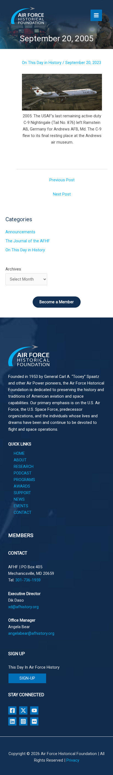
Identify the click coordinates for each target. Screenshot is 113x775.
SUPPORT (22, 492)
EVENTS (21, 505)
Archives (13, 269)
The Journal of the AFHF (27, 240)
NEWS (19, 499)
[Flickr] (34, 721)
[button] (27, 678)
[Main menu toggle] (96, 15)
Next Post (62, 194)
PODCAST (23, 473)
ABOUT (20, 460)
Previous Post (62, 179)
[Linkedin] (12, 721)
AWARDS (22, 486)
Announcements (20, 231)
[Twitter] (23, 710)
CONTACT (23, 512)
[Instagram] (23, 721)
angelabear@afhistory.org (31, 633)
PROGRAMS (24, 479)
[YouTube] (34, 710)
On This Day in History (41, 62)
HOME (19, 453)
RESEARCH (23, 466)
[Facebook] (12, 710)
